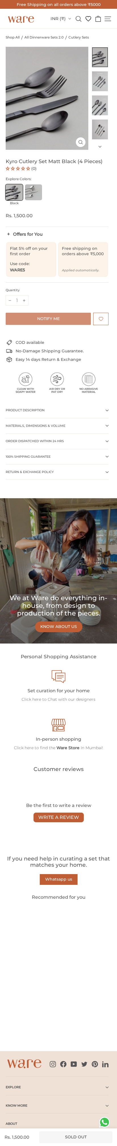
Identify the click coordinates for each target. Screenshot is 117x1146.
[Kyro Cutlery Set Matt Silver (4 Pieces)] (33, 194)
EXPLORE (13, 1087)
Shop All (13, 37)
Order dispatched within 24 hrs (35, 441)
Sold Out (76, 1136)
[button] (18, 168)
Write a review (58, 817)
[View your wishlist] (88, 18)
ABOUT (11, 1124)
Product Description (25, 410)
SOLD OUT (20, 1026)
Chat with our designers (71, 699)
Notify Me (48, 318)
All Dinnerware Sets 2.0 (44, 37)
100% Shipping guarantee (28, 457)
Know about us (58, 626)
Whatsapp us (58, 879)
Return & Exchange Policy (30, 472)
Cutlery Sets (78, 37)
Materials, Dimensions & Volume (35, 426)
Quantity (13, 290)
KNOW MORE (16, 1105)
